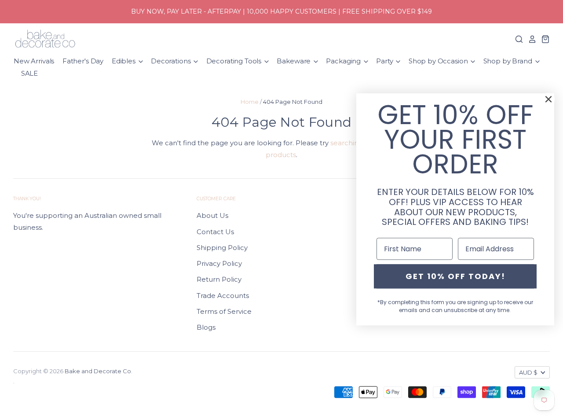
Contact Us (215, 232)
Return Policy (219, 279)
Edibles (124, 61)
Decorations (171, 61)
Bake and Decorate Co (98, 371)
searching (346, 143)
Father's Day (82, 61)
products (281, 155)
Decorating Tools (234, 61)
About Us (212, 215)
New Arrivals (34, 61)
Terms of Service (224, 311)
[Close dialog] (548, 99)
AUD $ (528, 372)
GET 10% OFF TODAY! (455, 276)
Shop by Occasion (439, 61)
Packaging (344, 61)
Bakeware (294, 61)
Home (250, 101)
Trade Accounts (223, 295)
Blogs (206, 327)
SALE (29, 73)
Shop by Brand (508, 61)
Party (385, 61)
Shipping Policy (222, 247)
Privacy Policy (219, 263)
